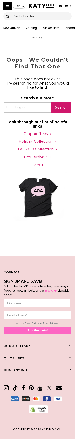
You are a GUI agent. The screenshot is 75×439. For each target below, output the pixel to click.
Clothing (31, 28)
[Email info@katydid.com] (60, 6)
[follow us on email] (59, 388)
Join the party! (37, 330)
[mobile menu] (7, 6)
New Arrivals (11, 28)
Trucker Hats (50, 28)
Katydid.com (52, 429)
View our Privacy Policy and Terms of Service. (37, 323)
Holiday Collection (36, 141)
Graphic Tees (36, 133)
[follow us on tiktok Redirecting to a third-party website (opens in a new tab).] (15, 388)
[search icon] (7, 16)
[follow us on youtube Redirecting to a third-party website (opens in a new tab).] (40, 388)
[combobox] (37, 16)
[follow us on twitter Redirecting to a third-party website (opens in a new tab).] (49, 388)
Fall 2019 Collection (36, 149)
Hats (35, 165)
